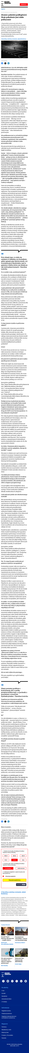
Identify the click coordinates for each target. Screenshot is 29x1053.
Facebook (2, 63)
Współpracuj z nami (6, 1029)
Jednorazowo (21, 868)
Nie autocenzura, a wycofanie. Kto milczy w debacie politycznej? (6, 961)
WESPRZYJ (23, 4)
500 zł (5, 855)
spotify (25, 981)
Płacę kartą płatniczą (14, 880)
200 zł (14, 855)
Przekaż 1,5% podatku (7, 1035)
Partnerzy (4, 1026)
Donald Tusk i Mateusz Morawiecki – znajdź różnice (7, 938)
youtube (8, 981)
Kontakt (4, 993)
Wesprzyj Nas (5, 1032)
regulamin (13, 876)
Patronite (4, 1038)
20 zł (14, 860)
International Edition (6, 999)
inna (23, 860)
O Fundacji (4, 1001)
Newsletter (4, 996)
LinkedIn (8, 63)
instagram (12, 981)
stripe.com (21, 884)
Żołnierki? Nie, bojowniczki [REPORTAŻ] (19, 960)
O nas (3, 990)
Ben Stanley (4, 965)
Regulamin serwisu (6, 1010)
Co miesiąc (8, 868)
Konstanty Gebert (20, 942)
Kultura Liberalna (6, 3)
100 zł (23, 855)
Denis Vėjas (18, 964)
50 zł (6, 860)
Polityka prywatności (7, 1013)
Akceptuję (10, 876)
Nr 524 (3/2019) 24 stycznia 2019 (9, 12)
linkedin (21, 981)
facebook (3, 981)
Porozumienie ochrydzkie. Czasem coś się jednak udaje (21, 938)
